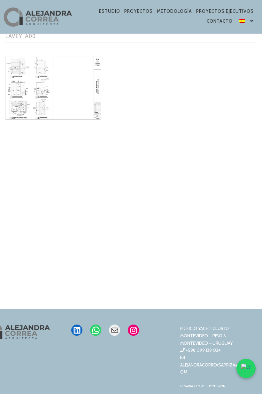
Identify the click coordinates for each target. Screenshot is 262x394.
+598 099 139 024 (203, 350)
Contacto (220, 21)
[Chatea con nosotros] (246, 368)
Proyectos (138, 11)
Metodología (174, 11)
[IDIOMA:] (247, 22)
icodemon (217, 386)
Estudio (109, 11)
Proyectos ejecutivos (225, 11)
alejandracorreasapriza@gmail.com (217, 368)
